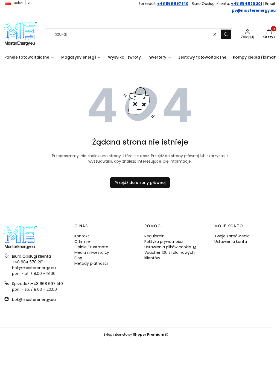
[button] (226, 34)
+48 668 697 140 (172, 3)
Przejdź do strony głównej (140, 182)
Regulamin (154, 236)
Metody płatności (91, 263)
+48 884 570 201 (246, 3)
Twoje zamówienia (232, 236)
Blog (78, 258)
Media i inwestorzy (91, 252)
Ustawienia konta (230, 241)
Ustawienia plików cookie (168, 247)
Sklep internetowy (133, 334)
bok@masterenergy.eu (34, 299)
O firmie (82, 241)
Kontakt (81, 236)
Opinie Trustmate (91, 247)
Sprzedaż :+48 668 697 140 (37, 283)
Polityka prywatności (163, 241)
